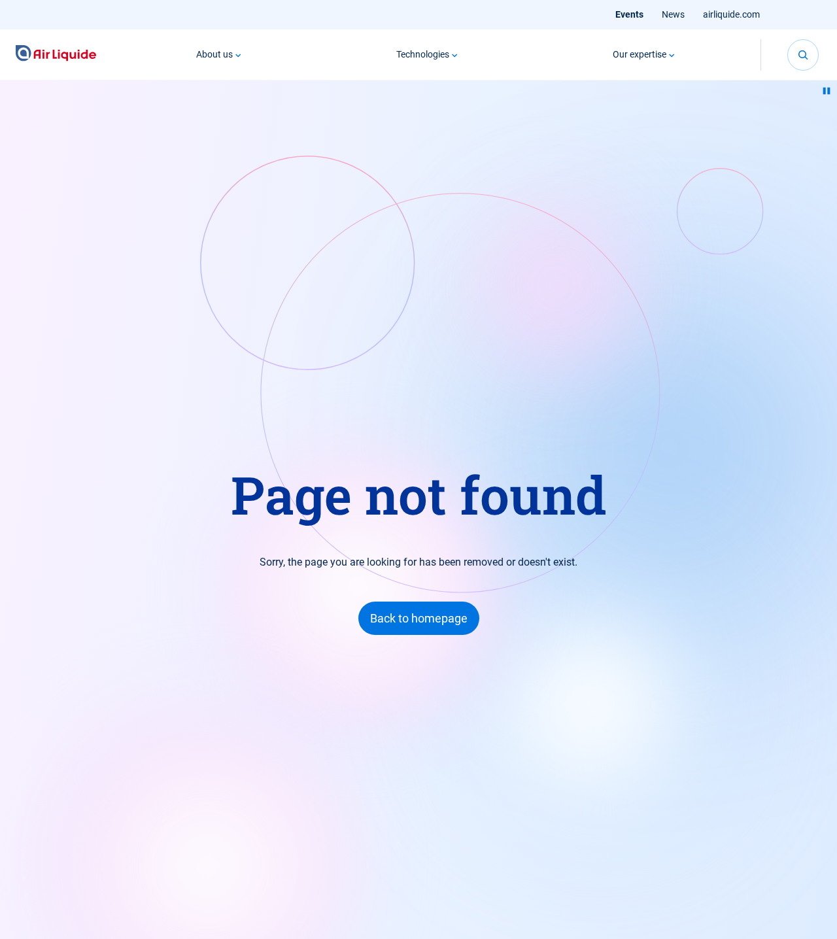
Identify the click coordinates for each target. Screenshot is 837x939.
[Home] (56, 54)
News (673, 14)
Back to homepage (419, 618)
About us (214, 54)
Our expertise (639, 54)
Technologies (422, 54)
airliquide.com (731, 14)
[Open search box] (803, 55)
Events (629, 14)
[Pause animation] (826, 91)
